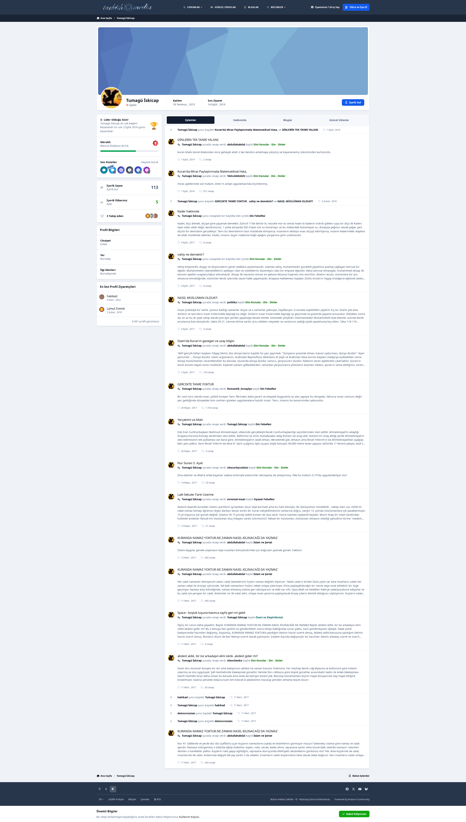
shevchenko (234, 660)
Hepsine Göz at (149, 162)
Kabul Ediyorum (356, 814)
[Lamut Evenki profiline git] (147, 216)
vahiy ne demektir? (261, 201)
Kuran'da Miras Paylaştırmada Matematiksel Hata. (247, 129)
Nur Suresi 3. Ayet (190, 463)
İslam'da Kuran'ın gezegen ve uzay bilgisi (205, 341)
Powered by (352, 799)
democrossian (186, 713)
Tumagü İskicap (187, 129)
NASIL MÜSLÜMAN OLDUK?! (295, 201)
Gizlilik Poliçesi (116, 799)
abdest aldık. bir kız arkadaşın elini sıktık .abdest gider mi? (217, 656)
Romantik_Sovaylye (239, 388)
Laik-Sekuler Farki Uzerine (195, 494)
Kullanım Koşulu (189, 817)
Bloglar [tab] (287, 120)
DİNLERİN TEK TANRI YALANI (300, 129)
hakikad (112, 296)
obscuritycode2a (237, 467)
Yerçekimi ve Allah (190, 420)
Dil (100, 799)
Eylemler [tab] (190, 120)
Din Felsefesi (257, 216)
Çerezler (145, 799)
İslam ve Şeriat (263, 542)
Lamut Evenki (116, 309)
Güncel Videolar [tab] (339, 120)
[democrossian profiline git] (151, 216)
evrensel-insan (236, 499)
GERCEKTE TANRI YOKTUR (231, 201)
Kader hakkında (188, 211)
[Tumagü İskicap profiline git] (171, 142)
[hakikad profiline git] (155, 216)
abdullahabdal (236, 144)
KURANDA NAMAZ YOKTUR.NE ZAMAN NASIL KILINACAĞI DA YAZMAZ (227, 538)
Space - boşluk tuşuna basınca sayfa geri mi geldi (211, 612)
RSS (158, 799)
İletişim (132, 799)
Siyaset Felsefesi (264, 499)
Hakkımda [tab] (239, 120)
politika (232, 302)
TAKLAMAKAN (236, 176)
